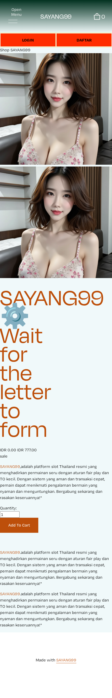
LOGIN (28, 40)
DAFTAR (84, 40)
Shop (4, 49)
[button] (19, 525)
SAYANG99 (55, 16)
